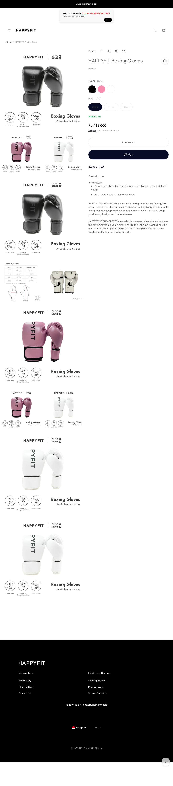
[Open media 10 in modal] (42, 473)
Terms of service (97, 693)
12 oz (111, 106)
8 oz (126, 106)
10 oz (95, 106)
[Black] (92, 89)
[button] (154, 30)
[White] (111, 89)
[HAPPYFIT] (26, 30)
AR (96, 727)
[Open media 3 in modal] (64, 154)
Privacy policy (95, 686)
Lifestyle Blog (25, 686)
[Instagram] (74, 714)
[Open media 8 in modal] (21, 409)
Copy (108, 20)
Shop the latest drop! (86, 3)
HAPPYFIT (77, 748)
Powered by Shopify (93, 748)
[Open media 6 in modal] (64, 281)
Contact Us (24, 693)
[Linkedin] (86, 714)
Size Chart (93, 167)
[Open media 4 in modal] (42, 217)
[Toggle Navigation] (9, 30)
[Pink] (101, 89)
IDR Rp (79, 727)
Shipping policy (96, 680)
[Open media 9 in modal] (64, 409)
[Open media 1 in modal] (42, 89)
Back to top (24, 643)
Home (9, 42)
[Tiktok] (98, 714)
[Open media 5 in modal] (21, 281)
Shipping (92, 130)
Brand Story (24, 680)
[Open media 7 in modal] (42, 345)
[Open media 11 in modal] (42, 558)
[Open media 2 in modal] (21, 154)
